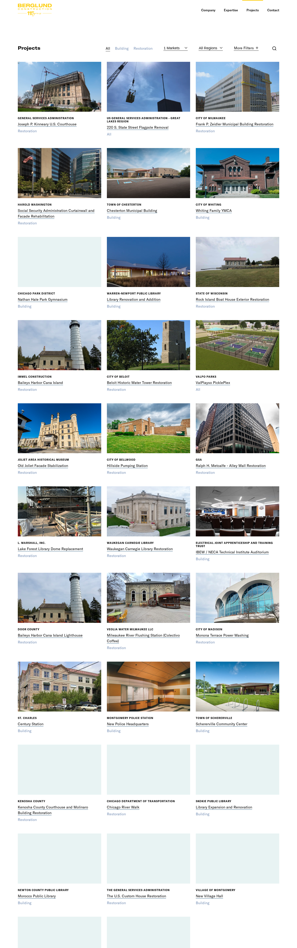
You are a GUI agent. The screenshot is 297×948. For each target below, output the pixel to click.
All (108, 48)
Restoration (143, 48)
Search (274, 48)
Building (122, 48)
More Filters (244, 48)
